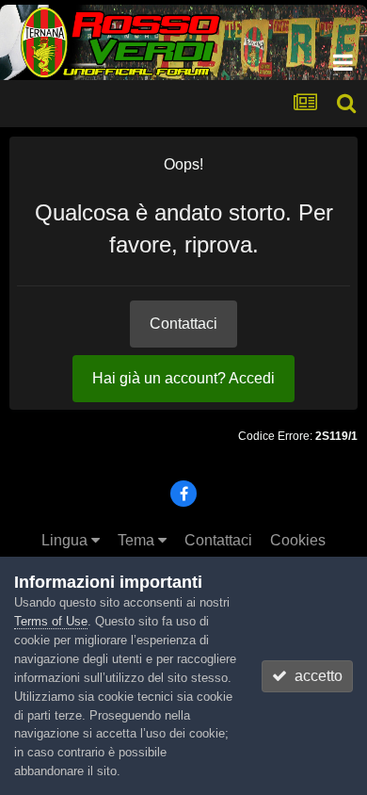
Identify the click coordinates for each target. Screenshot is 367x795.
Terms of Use (51, 621)
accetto (315, 676)
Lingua (66, 540)
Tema (138, 540)
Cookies (298, 540)
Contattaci (183, 324)
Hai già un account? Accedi (183, 378)
